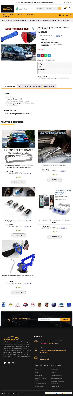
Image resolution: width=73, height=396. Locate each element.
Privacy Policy (39, 386)
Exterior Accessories (12, 20)
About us (19, 14)
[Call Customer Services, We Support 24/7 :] (36, 341)
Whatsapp (26, 8)
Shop (11, 14)
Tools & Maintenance (56, 386)
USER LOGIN (68, 2)
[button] (38, 55)
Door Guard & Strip (25, 20)
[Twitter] (63, 15)
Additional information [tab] (30, 86)
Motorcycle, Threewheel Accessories (57, 382)
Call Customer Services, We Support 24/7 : (51, 341)
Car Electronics (55, 369)
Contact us (29, 14)
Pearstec (32, 393)
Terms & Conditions (40, 383)
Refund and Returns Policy (40, 379)
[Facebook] (59, 15)
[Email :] (36, 357)
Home (4, 14)
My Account (6, 16)
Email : (41, 356)
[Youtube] (67, 15)
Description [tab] (9, 86)
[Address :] (36, 349)
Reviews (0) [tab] (49, 86)
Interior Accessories (56, 375)
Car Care (53, 372)
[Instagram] (70, 15)
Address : (42, 348)
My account (38, 375)
